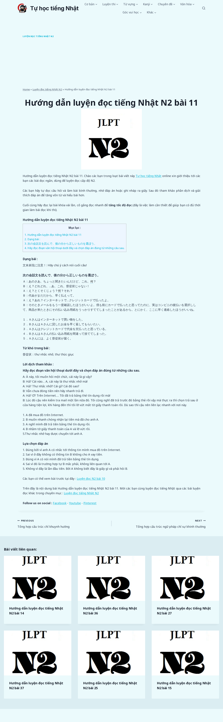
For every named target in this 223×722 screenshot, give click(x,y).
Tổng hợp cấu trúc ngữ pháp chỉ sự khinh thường (171, 524)
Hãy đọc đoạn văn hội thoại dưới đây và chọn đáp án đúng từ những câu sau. (74, 248)
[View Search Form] (204, 8)
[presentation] (37, 578)
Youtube (75, 503)
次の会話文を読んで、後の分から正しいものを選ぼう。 (60, 243)
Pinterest (89, 503)
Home (26, 89)
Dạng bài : (32, 239)
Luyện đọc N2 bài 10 (91, 479)
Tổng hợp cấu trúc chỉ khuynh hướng (43, 524)
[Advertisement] (111, 63)
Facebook (59, 503)
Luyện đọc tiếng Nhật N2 (38, 36)
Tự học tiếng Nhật (148, 176)
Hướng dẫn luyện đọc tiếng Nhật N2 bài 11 (52, 235)
